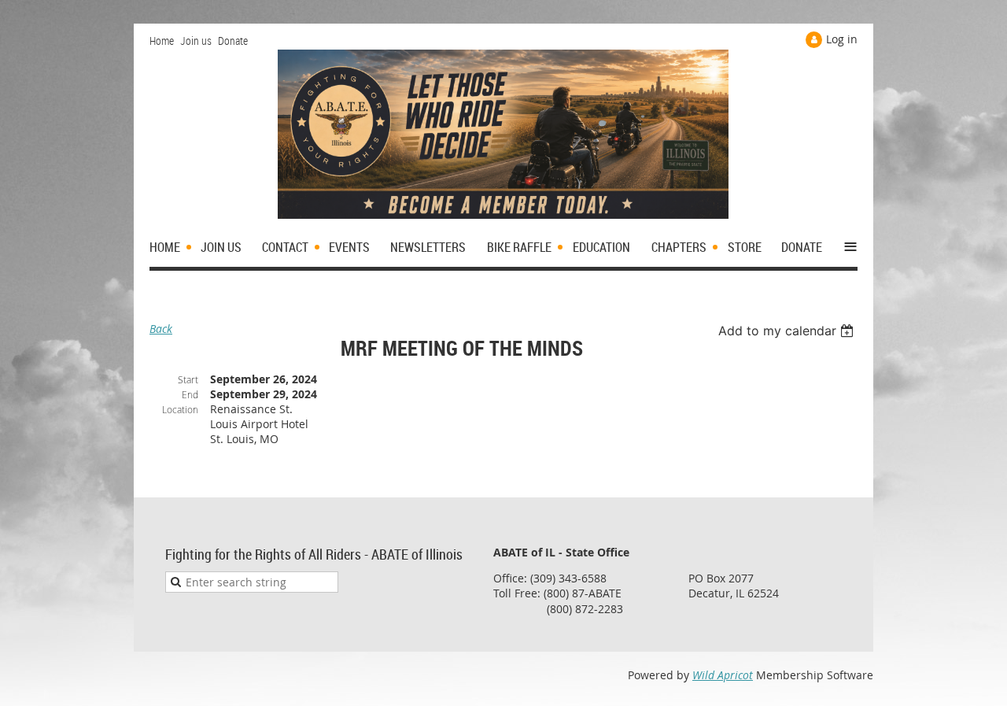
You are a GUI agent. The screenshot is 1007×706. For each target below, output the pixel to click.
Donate (233, 40)
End (190, 394)
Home (161, 40)
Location (180, 409)
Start (188, 379)
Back (160, 328)
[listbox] (788, 330)
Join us (196, 40)
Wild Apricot (722, 674)
